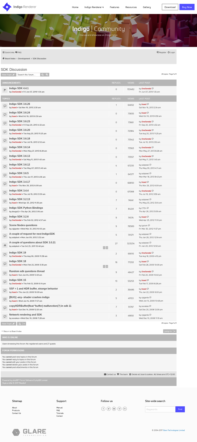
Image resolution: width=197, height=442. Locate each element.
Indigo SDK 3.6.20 (19, 130)
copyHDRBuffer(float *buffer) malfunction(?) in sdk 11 (40, 306)
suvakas (145, 306)
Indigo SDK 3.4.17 (19, 182)
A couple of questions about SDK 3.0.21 (32, 242)
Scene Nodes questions (23, 225)
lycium (144, 225)
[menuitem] (76, 7)
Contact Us (16, 413)
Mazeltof (22, 383)
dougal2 (15, 211)
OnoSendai (16, 91)
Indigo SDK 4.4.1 (19, 88)
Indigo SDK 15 (17, 280)
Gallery (147, 7)
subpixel (145, 165)
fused (14, 107)
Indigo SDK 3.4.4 (19, 190)
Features (114, 7)
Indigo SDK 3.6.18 (19, 138)
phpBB (15, 380)
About (14, 407)
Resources (131, 7)
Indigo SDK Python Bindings (26, 208)
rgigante (15, 228)
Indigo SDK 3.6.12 (19, 164)
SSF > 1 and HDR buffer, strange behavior (33, 288)
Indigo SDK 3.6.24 (19, 112)
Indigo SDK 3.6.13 (19, 156)
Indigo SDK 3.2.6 (19, 216)
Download (170, 7)
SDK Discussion (14, 69)
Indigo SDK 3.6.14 (19, 147)
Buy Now (187, 7)
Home (75, 7)
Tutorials (60, 413)
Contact (59, 416)
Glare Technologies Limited (174, 430)
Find (180, 409)
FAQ (58, 410)
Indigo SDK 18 (17, 261)
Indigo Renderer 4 (94, 7)
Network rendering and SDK (25, 314)
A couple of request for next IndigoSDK (32, 234)
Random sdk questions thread (27, 271)
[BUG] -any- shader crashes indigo (29, 297)
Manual (59, 407)
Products (16, 410)
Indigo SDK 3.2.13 (19, 199)
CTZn (144, 208)
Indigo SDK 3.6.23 (19, 121)
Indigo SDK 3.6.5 (19, 173)
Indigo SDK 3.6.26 (19, 104)
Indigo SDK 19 (17, 252)
